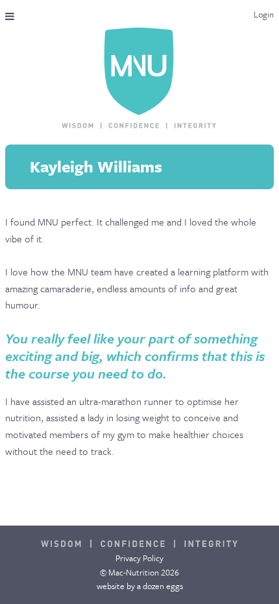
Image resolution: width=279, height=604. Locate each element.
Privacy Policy (139, 558)
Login (264, 14)
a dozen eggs (160, 585)
